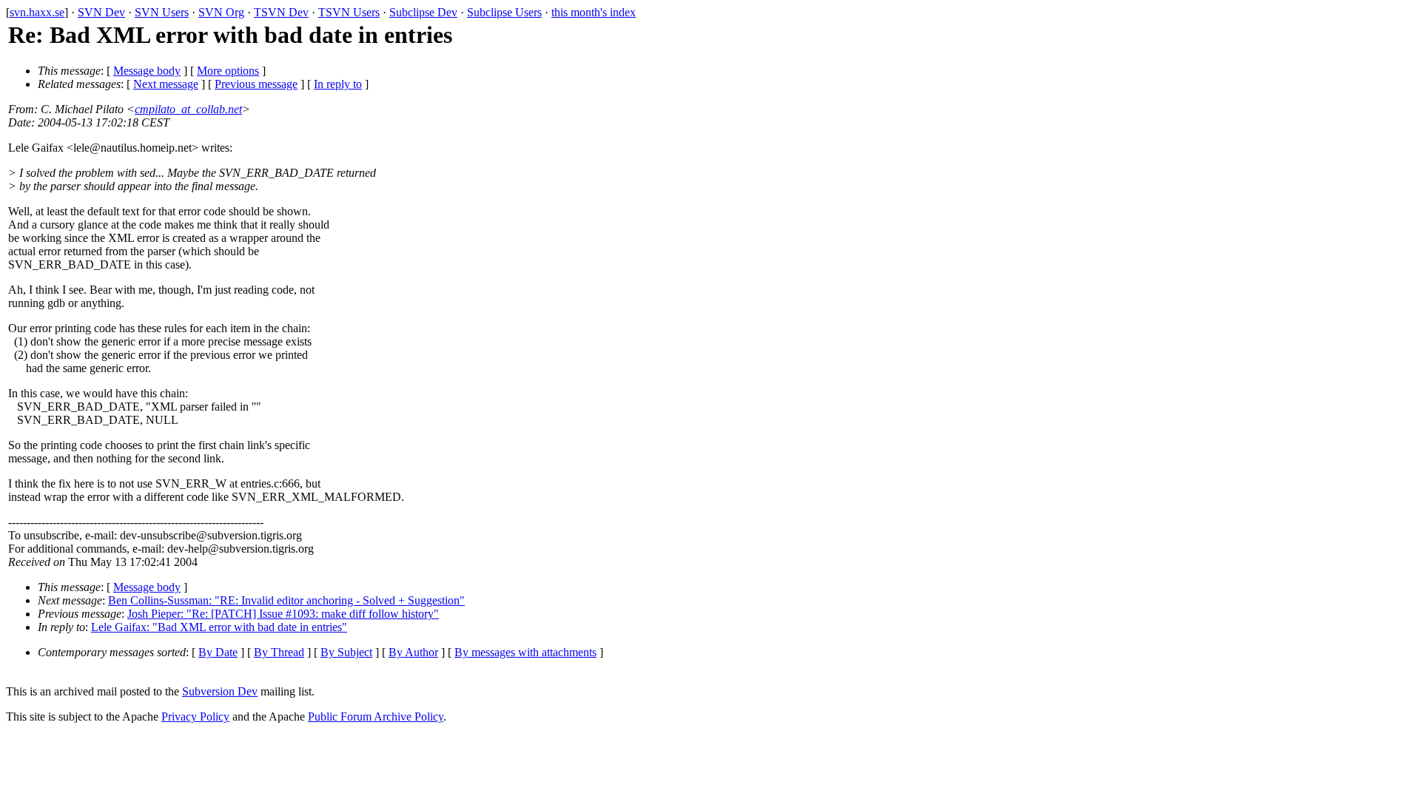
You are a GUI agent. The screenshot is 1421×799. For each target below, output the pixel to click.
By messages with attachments (525, 652)
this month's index (593, 12)
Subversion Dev (220, 691)
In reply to (338, 84)
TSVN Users (349, 12)
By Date (218, 652)
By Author (413, 652)
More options (228, 70)
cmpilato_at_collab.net (188, 109)
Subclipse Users (504, 12)
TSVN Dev (281, 12)
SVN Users (162, 12)
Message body (147, 70)
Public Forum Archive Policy (375, 716)
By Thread (279, 652)
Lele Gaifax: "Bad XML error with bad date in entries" (219, 627)
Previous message (256, 84)
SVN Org (221, 12)
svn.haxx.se (37, 12)
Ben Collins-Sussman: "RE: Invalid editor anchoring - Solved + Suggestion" (286, 600)
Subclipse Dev (423, 12)
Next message (165, 84)
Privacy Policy (195, 716)
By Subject (346, 652)
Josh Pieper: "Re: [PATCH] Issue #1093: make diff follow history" (283, 613)
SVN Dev (101, 12)
